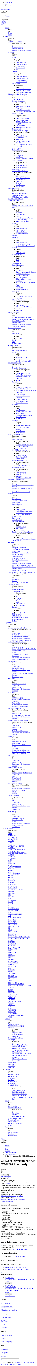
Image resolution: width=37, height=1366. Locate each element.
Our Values (4, 1321)
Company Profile (6, 1318)
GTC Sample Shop (28, 1362)
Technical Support (6, 1335)
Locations (4, 1327)
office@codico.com (7, 1307)
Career (3, 1324)
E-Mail (23, 1257)
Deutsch (7, 16)
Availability (7, 1183)
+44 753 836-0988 (18, 1249)
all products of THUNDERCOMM (15, 1267)
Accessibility (5, 1364)
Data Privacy (13, 1364)
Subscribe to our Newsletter (9, 1310)
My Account (8, 2)
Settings (3, 1139)
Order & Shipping (6, 1342)
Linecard (3, 1356)
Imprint (19, 1364)
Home (17, 1362)
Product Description (7, 1201)
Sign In (7, 4)
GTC (21, 1362)
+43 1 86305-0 (16, 1257)
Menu (2, 24)
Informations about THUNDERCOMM (17, 1269)
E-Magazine (4, 1352)
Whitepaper (4, 1349)
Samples (3, 23)
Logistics (3, 1338)
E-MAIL (26, 1249)
